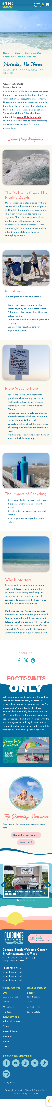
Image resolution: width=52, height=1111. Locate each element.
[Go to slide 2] (21, 900)
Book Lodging (34, 997)
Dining (6, 1002)
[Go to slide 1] (17, 900)
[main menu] (47, 4)
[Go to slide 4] (27, 900)
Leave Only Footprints (29, 117)
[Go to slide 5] (30, 900)
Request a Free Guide (25, 835)
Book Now (25, 842)
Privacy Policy (9, 1083)
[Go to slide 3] (24, 900)
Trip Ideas (7, 1012)
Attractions (8, 1007)
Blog (17, 53)
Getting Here (33, 1007)
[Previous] (3, 884)
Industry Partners (11, 1021)
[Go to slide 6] (34, 900)
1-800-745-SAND (12, 968)
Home (6, 53)
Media (6, 1041)
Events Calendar (11, 997)
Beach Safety (33, 1012)
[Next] (48, 884)
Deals (29, 1002)
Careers (6, 1026)
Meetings (7, 1036)
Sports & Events (11, 1031)
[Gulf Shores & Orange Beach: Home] (7, 6)
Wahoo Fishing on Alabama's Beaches (24, 893)
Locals (6, 1047)
